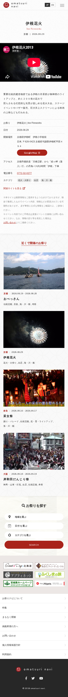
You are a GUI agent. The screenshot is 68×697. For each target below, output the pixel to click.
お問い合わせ (9, 222)
